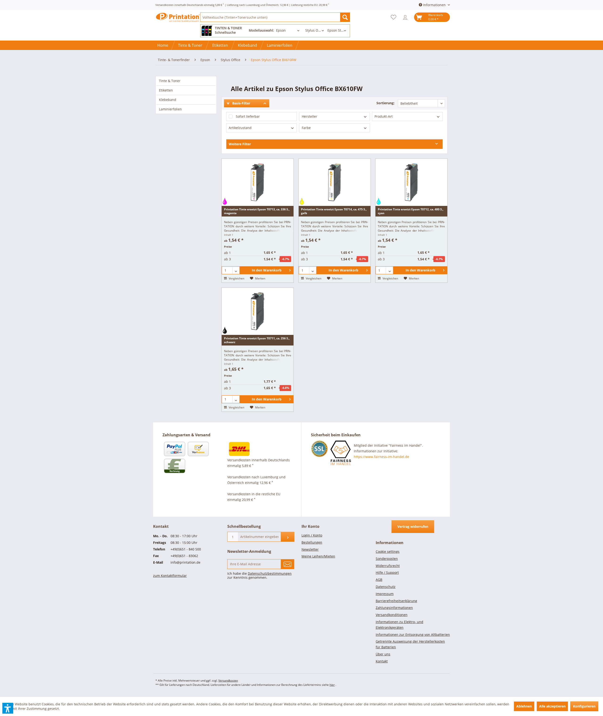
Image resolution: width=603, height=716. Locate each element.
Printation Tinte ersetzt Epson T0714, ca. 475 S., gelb (334, 211)
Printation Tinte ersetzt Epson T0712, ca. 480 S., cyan (410, 211)
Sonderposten (387, 558)
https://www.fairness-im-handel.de (381, 456)
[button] (7, 708)
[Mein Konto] (406, 17)
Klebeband (167, 99)
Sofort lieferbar (248, 116)
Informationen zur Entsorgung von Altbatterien (413, 634)
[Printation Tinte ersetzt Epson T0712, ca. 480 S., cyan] (411, 182)
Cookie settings (387, 551)
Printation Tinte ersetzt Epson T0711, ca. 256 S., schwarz (256, 340)
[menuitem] (275, 17)
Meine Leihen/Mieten (318, 556)
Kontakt (382, 661)
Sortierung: (385, 103)
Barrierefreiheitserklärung (396, 601)
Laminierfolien (170, 109)
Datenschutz (385, 586)
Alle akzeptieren (552, 706)
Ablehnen (524, 706)
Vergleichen (236, 278)
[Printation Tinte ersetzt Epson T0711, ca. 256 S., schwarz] (257, 311)
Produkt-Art (384, 116)
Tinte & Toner (169, 81)
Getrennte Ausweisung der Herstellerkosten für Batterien (410, 644)
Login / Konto (312, 535)
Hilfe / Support (387, 572)
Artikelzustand (240, 127)
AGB (379, 579)
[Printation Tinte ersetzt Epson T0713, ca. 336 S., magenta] (257, 182)
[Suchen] (345, 17)
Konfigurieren (584, 706)
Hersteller (309, 116)
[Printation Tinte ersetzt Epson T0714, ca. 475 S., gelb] (335, 182)
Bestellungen (312, 542)
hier (332, 685)
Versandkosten (228, 681)
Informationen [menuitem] (434, 5)
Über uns (383, 654)
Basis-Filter (240, 103)
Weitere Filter (240, 144)
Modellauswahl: (261, 30)
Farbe (306, 127)
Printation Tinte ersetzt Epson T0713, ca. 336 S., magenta (256, 211)
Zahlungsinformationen (394, 607)
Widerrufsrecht (388, 565)
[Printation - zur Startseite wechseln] (177, 21)
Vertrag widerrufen (412, 526)
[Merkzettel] (395, 17)
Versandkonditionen (391, 614)
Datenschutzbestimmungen (270, 573)
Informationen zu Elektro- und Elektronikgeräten (399, 625)
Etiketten (166, 90)
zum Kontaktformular (170, 575)
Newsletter (310, 549)
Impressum (385, 593)
